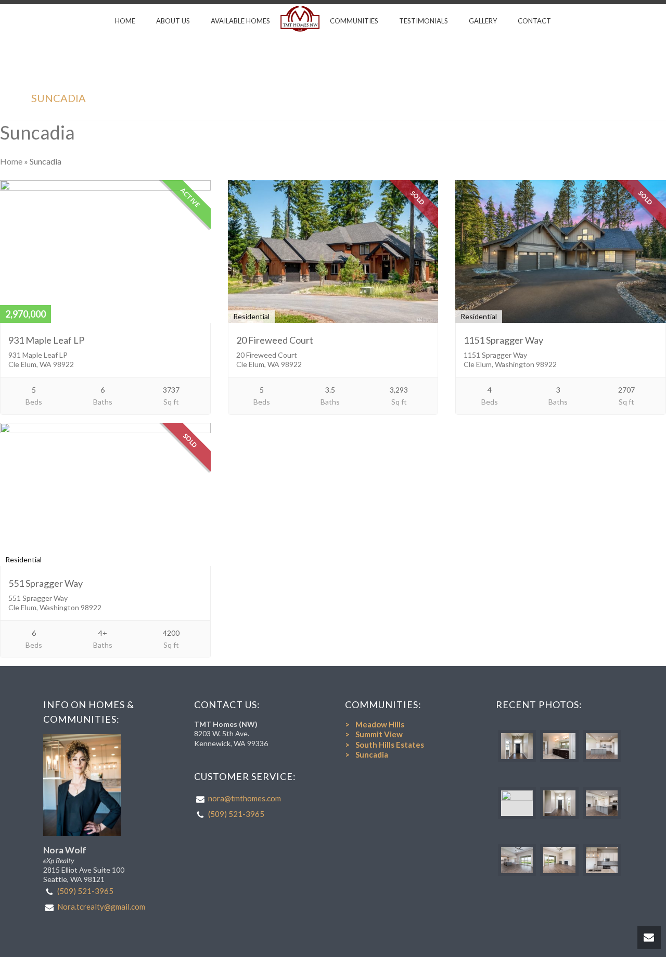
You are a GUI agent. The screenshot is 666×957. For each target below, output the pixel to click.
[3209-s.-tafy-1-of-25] (517, 746)
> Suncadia (366, 754)
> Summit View (374, 734)
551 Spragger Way (45, 583)
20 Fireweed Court (274, 340)
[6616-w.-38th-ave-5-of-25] (517, 860)
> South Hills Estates (384, 744)
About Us (173, 21)
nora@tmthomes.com (244, 798)
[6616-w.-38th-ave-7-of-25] (602, 746)
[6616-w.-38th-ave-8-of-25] (602, 803)
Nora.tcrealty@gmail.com (101, 906)
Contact (534, 21)
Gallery (483, 21)
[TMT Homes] (299, 18)
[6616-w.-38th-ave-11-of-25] (602, 860)
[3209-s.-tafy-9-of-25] (559, 746)
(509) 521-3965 (85, 891)
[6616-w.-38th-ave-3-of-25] (517, 803)
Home (125, 21)
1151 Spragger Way (503, 340)
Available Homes (240, 21)
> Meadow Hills (374, 724)
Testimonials (423, 21)
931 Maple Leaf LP (46, 340)
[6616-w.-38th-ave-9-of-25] (559, 860)
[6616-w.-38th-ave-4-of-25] (559, 803)
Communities (354, 21)
